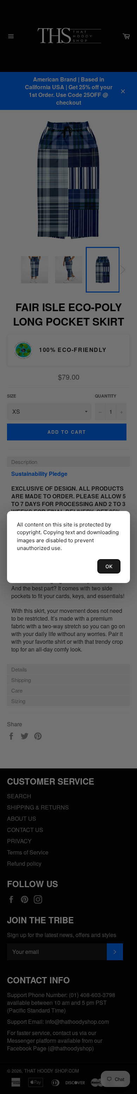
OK (108, 566)
